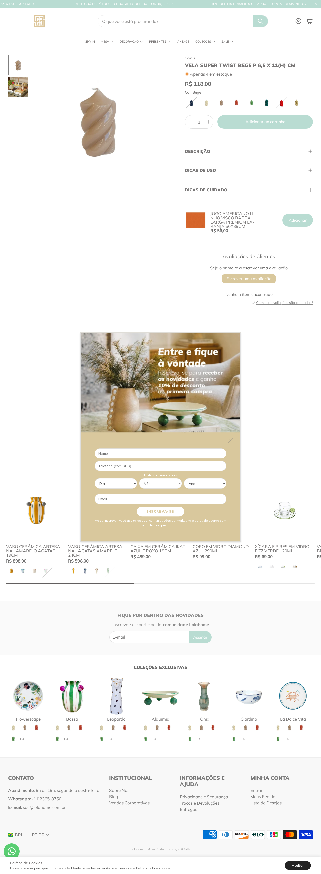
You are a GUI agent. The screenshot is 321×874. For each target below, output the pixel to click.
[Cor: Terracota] (236, 102)
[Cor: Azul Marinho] (191, 102)
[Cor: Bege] (221, 102)
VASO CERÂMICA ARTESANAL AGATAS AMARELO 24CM (96, 551)
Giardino (248, 719)
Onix (204, 719)
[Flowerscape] (28, 696)
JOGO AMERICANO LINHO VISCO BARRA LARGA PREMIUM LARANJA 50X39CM (232, 220)
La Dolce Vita (293, 719)
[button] (183, 21)
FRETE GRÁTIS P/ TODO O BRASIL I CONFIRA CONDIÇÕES (121, 4)
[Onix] (205, 696)
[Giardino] (249, 696)
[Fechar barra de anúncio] (316, 4)
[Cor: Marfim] (206, 102)
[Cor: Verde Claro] (251, 102)
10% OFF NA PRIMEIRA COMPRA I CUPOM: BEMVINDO (257, 4)
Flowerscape (28, 719)
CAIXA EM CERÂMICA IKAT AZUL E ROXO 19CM (157, 548)
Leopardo (116, 719)
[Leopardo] (116, 696)
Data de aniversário (160, 475)
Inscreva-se (160, 511)
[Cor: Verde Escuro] (266, 102)
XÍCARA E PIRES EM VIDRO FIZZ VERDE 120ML (282, 548)
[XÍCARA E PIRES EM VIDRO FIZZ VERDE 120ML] (285, 510)
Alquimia (160, 719)
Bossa (72, 719)
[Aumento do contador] (208, 122)
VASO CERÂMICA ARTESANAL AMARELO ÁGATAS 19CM (34, 551)
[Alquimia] (160, 696)
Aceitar (298, 865)
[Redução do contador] (189, 122)
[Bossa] (72, 696)
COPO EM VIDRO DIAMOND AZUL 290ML (221, 548)
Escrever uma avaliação (248, 278)
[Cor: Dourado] (296, 102)
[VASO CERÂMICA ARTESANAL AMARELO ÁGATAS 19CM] (36, 510)
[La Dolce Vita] (293, 696)
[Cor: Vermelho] (281, 102)
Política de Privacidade (153, 868)
